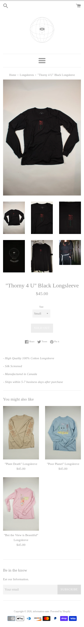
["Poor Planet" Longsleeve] (63, 432)
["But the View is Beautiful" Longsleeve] (21, 504)
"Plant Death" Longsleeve (21, 463)
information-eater (41, 611)
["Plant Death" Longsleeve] (21, 432)
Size (41, 306)
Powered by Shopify (60, 611)
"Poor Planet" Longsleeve (63, 463)
